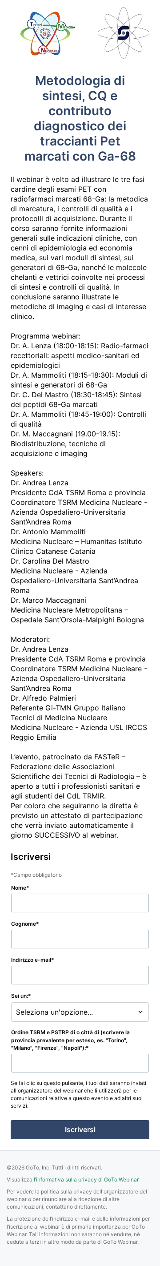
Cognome (23, 923)
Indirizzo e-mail (31, 959)
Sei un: (19, 995)
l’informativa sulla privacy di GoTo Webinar (86, 1179)
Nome (18, 887)
